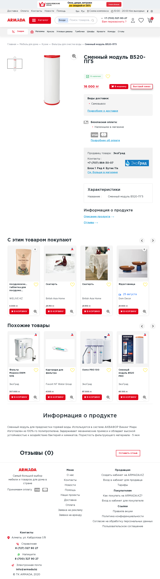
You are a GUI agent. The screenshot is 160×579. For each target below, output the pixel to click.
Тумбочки (80, 32)
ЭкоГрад (119, 153)
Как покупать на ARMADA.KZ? (122, 496)
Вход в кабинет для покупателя (122, 501)
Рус (83, 11)
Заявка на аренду (70, 515)
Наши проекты (70, 495)
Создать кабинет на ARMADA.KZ (122, 475)
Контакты (36, 11)
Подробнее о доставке (103, 111)
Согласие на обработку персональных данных (123, 521)
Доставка (12, 11)
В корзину (120, 87)
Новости (49, 11)
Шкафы (90, 32)
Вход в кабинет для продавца (122, 480)
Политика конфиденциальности (123, 516)
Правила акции (123, 511)
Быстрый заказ (141, 87)
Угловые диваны (64, 32)
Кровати (101, 32)
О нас (70, 475)
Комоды (111, 32)
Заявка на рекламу (70, 510)
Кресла (50, 32)
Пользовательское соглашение (122, 526)
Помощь (61, 11)
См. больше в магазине (103, 172)
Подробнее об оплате (105, 140)
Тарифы (123, 485)
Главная (11, 44)
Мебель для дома (29, 44)
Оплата (24, 11)
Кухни (45, 44)
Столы (121, 32)
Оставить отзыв (128, 453)
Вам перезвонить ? (114, 22)
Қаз (77, 11)
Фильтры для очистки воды (66, 44)
